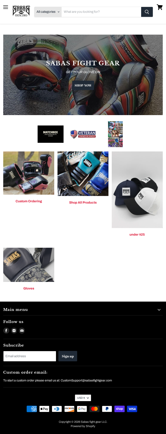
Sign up (68, 356)
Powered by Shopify (83, 426)
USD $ (81, 397)
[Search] (147, 12)
